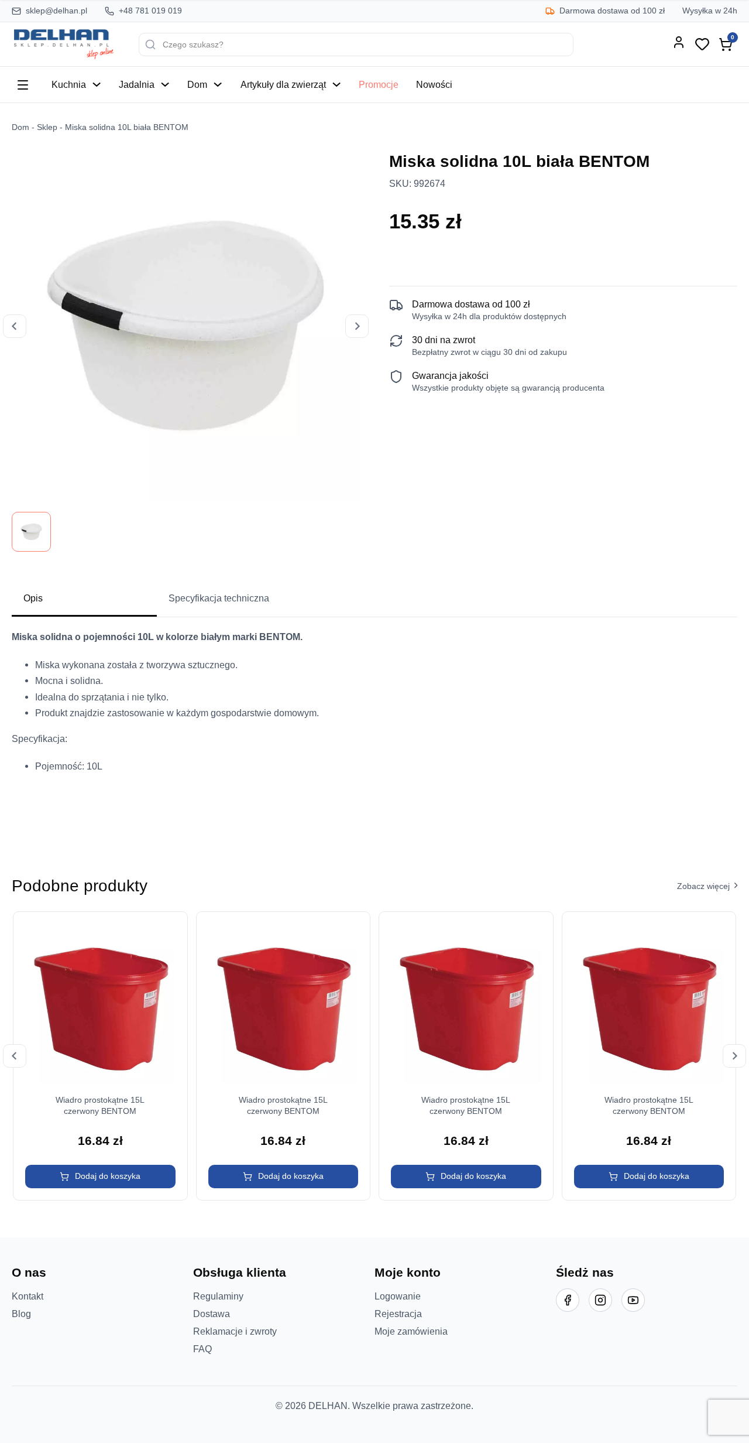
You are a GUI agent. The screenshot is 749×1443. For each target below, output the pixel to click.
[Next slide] (357, 326)
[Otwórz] (23, 85)
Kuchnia (68, 84)
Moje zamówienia (411, 1331)
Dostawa (211, 1313)
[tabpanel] (374, 728)
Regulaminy (218, 1296)
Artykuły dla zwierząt (283, 84)
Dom (197, 84)
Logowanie (397, 1296)
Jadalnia (136, 84)
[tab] (84, 599)
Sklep (47, 127)
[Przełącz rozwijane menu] (96, 84)
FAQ (202, 1348)
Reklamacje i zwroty (235, 1331)
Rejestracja (398, 1313)
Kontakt (27, 1296)
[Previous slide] (14, 326)
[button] (100, 1176)
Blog (21, 1313)
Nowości (434, 84)
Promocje (378, 84)
